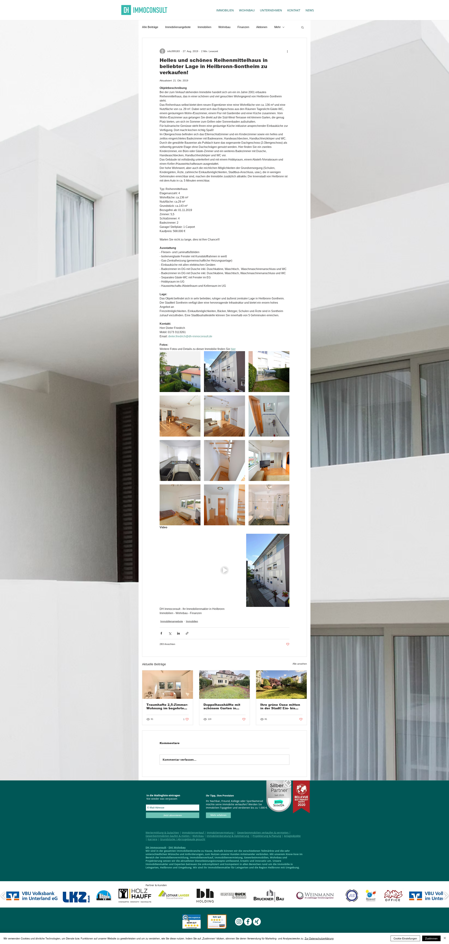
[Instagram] (239, 922)
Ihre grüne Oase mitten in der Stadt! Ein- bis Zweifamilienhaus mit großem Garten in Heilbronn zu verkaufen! (280, 706)
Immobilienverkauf (193, 832)
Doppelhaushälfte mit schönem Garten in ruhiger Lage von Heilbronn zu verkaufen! (223, 706)
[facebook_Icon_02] (248, 922)
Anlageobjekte (292, 836)
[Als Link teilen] (187, 633)
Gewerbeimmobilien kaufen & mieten (168, 836)
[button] (302, 27)
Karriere (152, 839)
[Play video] (224, 570)
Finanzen (243, 27)
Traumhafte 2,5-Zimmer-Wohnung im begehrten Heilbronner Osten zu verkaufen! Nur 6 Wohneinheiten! (167, 706)
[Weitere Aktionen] (287, 51)
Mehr (277, 27)
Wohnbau (224, 27)
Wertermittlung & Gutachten (162, 832)
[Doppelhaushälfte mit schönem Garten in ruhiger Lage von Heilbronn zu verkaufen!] (224, 684)
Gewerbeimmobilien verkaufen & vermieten (263, 832)
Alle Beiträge (150, 27)
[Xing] (257, 922)
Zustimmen (431, 938)
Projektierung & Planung (267, 836)
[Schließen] (445, 938)
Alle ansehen (300, 663)
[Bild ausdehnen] (180, 371)
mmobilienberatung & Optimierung (228, 836)
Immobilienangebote (178, 27)
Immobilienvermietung (220, 832)
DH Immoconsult (156, 847)
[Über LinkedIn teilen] (178, 633)
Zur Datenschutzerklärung (319, 938)
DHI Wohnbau (177, 847)
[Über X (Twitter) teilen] (170, 633)
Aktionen (261, 27)
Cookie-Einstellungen (405, 938)
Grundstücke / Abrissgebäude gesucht (182, 839)
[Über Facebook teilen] (161, 633)
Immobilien (204, 27)
